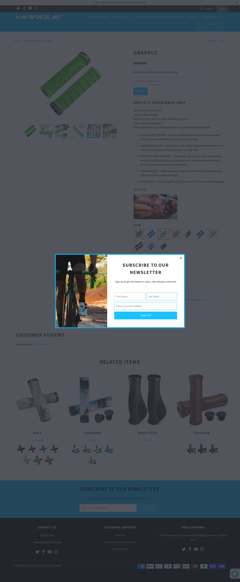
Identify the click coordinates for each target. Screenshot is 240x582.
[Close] (181, 258)
